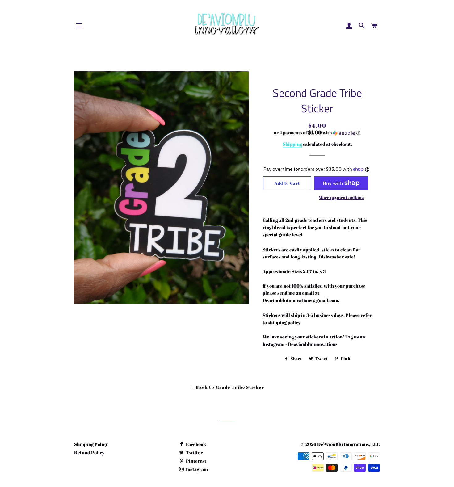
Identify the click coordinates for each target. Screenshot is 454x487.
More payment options (341, 197)
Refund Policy (89, 452)
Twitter (194, 452)
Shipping (292, 144)
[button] (317, 133)
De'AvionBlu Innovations (343, 444)
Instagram (196, 469)
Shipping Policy (91, 444)
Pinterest (195, 461)
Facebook (195, 444)
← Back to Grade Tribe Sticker (227, 387)
